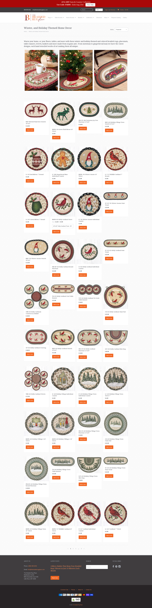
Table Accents (58, 17)
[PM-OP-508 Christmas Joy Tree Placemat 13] (89, 109)
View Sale (90, 5)
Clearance (99, 17)
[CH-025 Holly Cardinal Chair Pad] (115, 296)
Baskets (80, 17)
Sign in (107, 9)
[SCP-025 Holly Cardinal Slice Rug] (115, 337)
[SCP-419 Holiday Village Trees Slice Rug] (89, 464)
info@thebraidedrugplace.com (40, 9)
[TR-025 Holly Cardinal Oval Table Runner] (62, 288)
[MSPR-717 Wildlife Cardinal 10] (62, 513)
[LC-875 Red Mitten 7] (36, 159)
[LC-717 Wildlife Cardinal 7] (115, 159)
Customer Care (64, 589)
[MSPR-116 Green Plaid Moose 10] (62, 114)
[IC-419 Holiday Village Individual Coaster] (62, 378)
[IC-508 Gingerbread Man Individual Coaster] (62, 159)
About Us (80, 589)
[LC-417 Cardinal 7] (115, 513)
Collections (89, 17)
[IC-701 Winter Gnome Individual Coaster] (89, 204)
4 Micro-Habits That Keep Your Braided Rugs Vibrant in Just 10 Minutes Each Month (66, 568)
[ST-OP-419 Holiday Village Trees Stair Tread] (115, 460)
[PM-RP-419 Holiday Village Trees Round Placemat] (36, 468)
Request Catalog (116, 17)
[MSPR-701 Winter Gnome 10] (89, 159)
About (105, 17)
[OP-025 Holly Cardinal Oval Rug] (36, 337)
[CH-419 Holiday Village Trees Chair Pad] (115, 423)
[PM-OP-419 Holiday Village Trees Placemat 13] (89, 419)
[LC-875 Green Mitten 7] (36, 204)
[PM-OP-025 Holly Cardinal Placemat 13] (89, 337)
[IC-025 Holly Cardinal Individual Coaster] (89, 251)
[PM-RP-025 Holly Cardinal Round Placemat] (62, 251)
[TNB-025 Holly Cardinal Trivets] (36, 378)
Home (25, 31)
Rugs (49, 17)
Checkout (112, 9)
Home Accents (70, 17)
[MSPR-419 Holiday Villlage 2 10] (36, 423)
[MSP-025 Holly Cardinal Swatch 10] (62, 337)
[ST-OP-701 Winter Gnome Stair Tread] (115, 196)
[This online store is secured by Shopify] (76, 599)
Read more (55, 578)
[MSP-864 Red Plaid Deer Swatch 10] (36, 110)
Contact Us (88, 589)
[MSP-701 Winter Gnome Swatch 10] (36, 247)
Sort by (112, 29)
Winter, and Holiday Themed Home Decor (39, 31)
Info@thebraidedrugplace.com (36, 569)
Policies (73, 589)
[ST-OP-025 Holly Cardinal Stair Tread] (115, 243)
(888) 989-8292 (32, 566)
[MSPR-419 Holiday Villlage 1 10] (62, 423)
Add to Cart (30, 130)
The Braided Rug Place (78, 604)
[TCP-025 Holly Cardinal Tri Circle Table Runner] (89, 289)
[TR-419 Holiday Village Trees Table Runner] (62, 461)
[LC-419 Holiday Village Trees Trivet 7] (115, 378)
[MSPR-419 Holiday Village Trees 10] (36, 513)
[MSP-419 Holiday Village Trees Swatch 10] (115, 110)
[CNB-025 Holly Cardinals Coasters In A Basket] (36, 296)
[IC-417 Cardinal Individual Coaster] (89, 513)
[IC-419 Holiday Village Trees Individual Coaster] (89, 378)
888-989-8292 (27, 9)
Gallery (125, 17)
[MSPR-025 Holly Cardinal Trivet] (62, 204)
